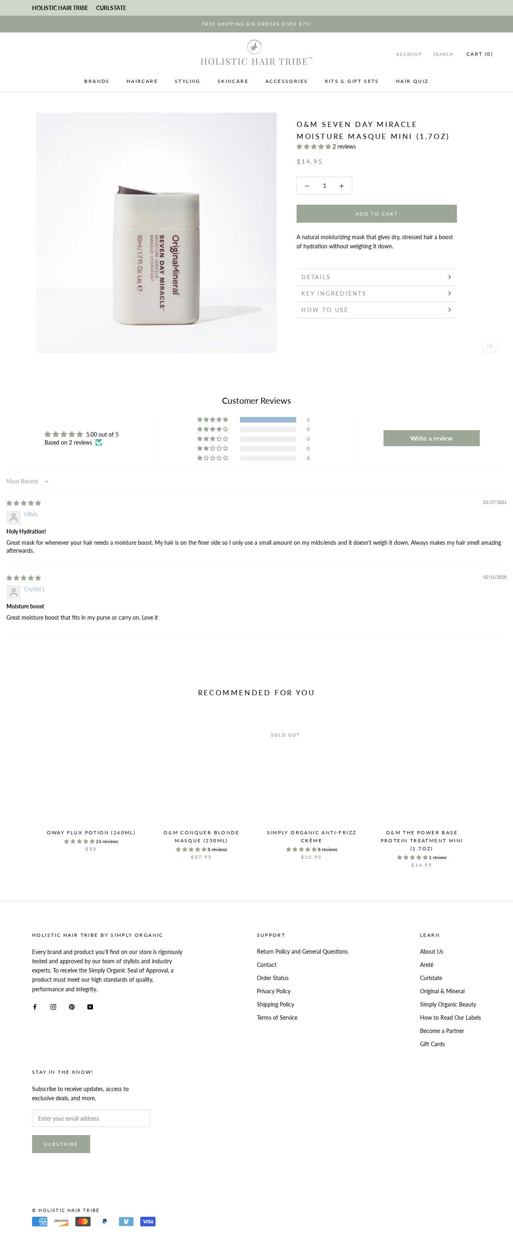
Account (409, 54)
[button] (315, 146)
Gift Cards (432, 1044)
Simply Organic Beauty (448, 1004)
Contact (267, 964)
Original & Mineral (442, 991)
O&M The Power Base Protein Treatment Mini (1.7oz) (422, 840)
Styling (188, 81)
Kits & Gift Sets (352, 81)
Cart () (480, 54)
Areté (426, 964)
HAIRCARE (142, 81)
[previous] (25, 789)
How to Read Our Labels (450, 1017)
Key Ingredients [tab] (334, 293)
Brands (96, 81)
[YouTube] (90, 1006)
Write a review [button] (431, 438)
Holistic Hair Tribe (60, 7)
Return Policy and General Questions (302, 951)
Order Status (273, 977)
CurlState (111, 7)
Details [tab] (316, 277)
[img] (23, 502)
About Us (431, 951)
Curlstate (431, 977)
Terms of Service (277, 1017)
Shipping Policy (275, 1004)
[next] (488, 789)
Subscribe (61, 1144)
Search (443, 54)
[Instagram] (53, 1006)
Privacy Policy (274, 991)
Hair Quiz (412, 81)
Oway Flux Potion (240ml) (91, 832)
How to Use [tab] (325, 309)
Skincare (233, 81)
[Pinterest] (72, 1006)
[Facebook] (35, 1006)
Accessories (286, 81)
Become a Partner (442, 1030)
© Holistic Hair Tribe (65, 1210)
